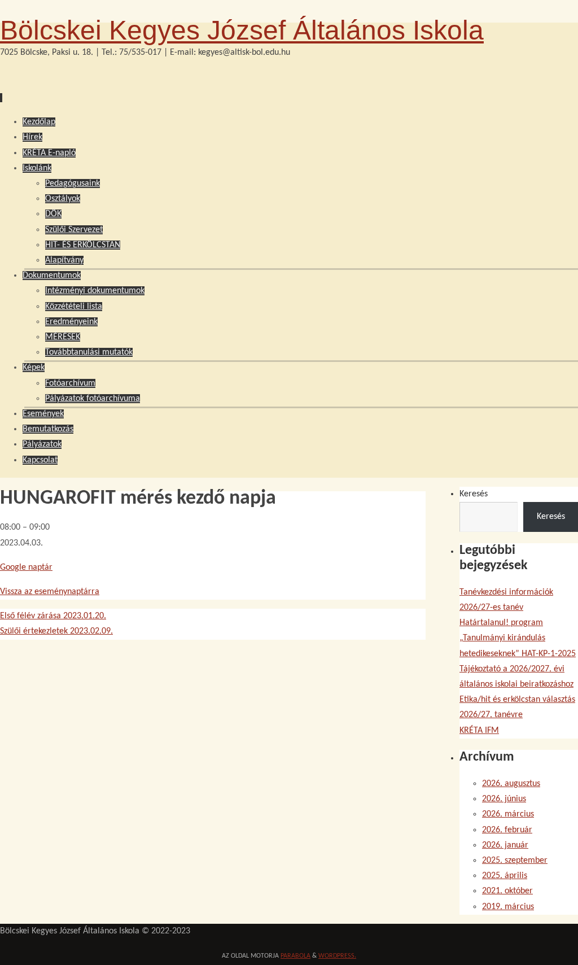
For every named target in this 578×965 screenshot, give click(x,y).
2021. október (507, 891)
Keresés (473, 494)
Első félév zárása (53, 616)
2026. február (507, 830)
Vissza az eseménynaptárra (49, 591)
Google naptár (26, 567)
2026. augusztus (511, 783)
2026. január (505, 845)
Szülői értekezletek (56, 631)
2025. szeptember (515, 860)
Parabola (295, 956)
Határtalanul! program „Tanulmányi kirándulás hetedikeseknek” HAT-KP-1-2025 (517, 638)
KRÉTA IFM (479, 730)
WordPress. (337, 956)
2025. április (504, 875)
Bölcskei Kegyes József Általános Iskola (242, 30)
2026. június (504, 799)
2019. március (508, 906)
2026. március (508, 814)
